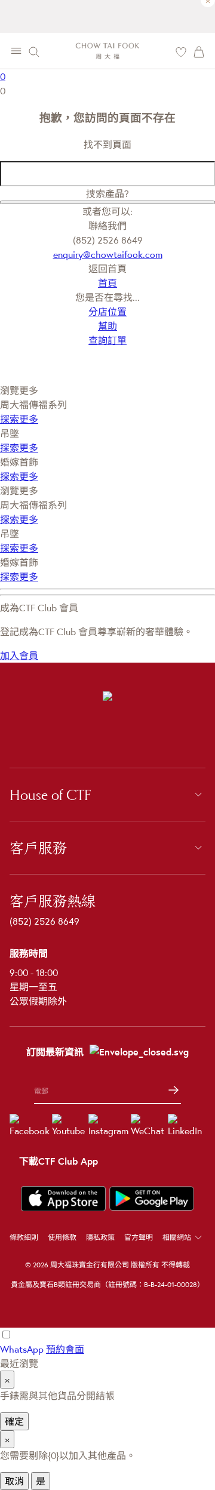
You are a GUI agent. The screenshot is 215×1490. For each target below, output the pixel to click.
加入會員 (19, 655)
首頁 (107, 283)
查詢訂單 (107, 340)
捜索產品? (107, 193)
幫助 (107, 326)
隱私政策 (100, 1237)
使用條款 (62, 1237)
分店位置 (107, 312)
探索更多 (19, 419)
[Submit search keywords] (107, 202)
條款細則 (24, 1237)
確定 (14, 1421)
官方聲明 (138, 1237)
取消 (14, 1481)
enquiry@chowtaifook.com (107, 254)
